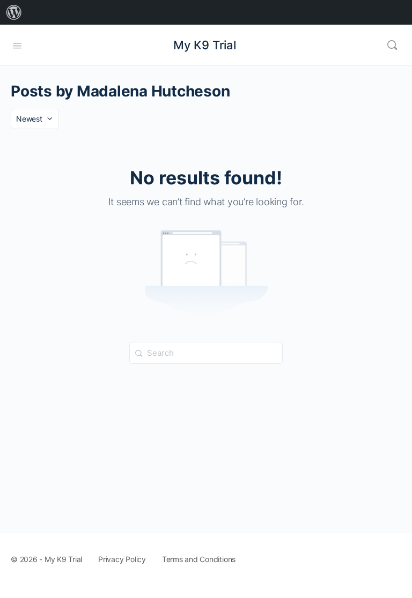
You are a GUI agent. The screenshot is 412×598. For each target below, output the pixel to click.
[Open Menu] (17, 44)
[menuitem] (14, 12)
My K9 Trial (204, 45)
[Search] (392, 45)
